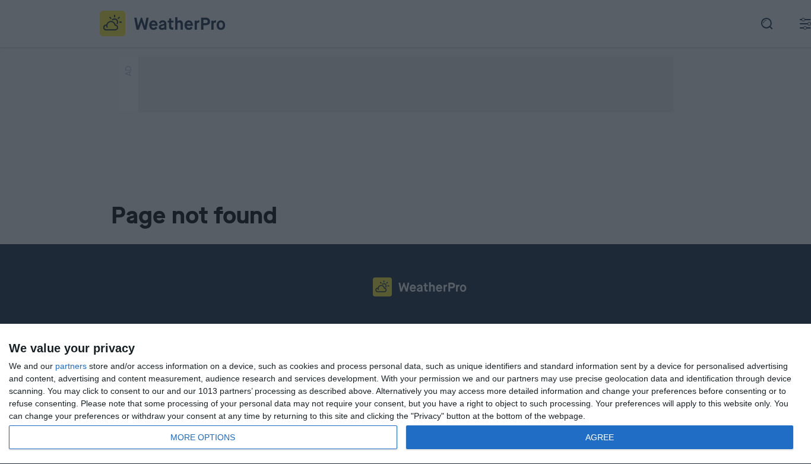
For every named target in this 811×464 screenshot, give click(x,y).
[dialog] (405, 394)
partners (71, 366)
